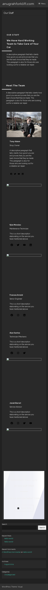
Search (4, 524)
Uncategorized (9, 575)
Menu (43, 4)
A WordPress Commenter (11, 552)
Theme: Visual (17, 587)
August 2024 (9, 564)
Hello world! (8, 538)
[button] (11, 173)
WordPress (6, 587)
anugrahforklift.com (18, 4)
